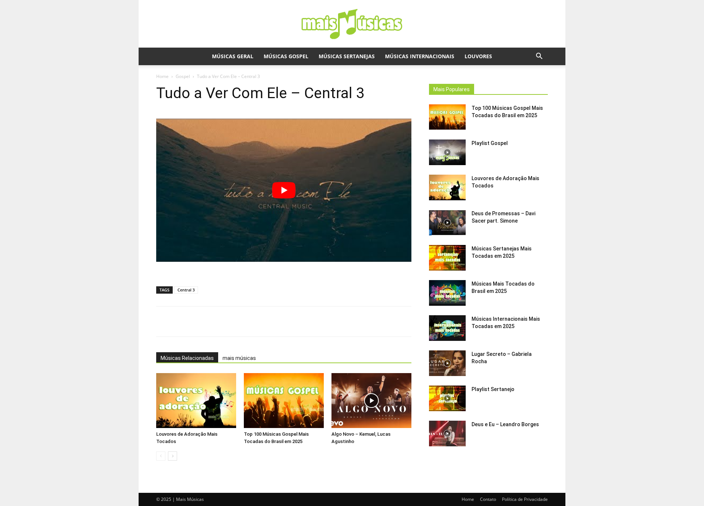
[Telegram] (287, 321)
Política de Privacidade (525, 499)
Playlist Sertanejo (493, 389)
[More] (305, 321)
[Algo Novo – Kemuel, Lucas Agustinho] (371, 400)
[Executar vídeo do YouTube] (283, 190)
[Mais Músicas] (352, 24)
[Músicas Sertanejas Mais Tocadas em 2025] (447, 258)
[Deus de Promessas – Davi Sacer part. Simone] (447, 222)
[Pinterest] (271, 321)
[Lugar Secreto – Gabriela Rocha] (447, 363)
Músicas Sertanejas (347, 56)
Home (162, 76)
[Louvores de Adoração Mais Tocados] (196, 400)
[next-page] (172, 456)
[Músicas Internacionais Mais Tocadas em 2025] (447, 328)
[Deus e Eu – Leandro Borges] (447, 433)
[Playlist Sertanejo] (447, 398)
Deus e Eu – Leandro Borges (505, 424)
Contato (488, 499)
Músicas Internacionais (419, 56)
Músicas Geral (232, 56)
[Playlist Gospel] (447, 152)
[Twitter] (254, 321)
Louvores (478, 56)
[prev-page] (160, 456)
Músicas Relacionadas (187, 358)
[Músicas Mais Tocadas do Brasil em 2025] (447, 293)
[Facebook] (237, 321)
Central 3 (186, 290)
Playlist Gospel (490, 143)
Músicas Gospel (286, 56)
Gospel (183, 76)
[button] (539, 56)
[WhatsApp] (220, 321)
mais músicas (239, 358)
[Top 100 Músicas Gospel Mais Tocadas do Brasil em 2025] (284, 400)
